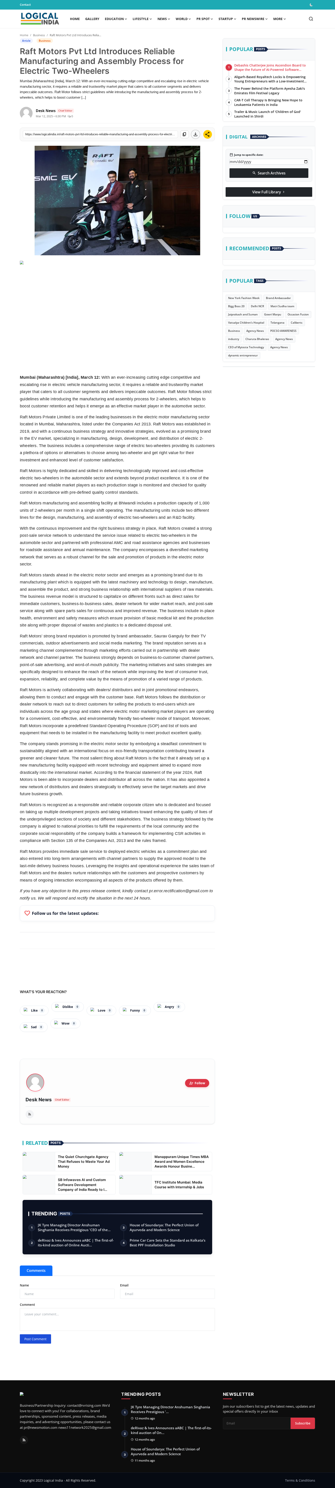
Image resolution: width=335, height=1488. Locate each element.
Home (75, 19)
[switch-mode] (311, 4)
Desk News (39, 1099)
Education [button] (114, 19)
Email (124, 1285)
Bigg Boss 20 (236, 306)
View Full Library (269, 191)
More (278, 19)
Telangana (277, 323)
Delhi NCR (257, 306)
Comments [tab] (36, 1270)
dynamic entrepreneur (243, 355)
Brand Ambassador (278, 298)
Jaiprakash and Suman (243, 314)
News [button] (162, 19)
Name (24, 1285)
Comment (27, 1304)
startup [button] (226, 19)
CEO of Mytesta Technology (246, 347)
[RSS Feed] (30, 1114)
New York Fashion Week (244, 298)
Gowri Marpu (272, 314)
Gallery (92, 19)
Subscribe (302, 1423)
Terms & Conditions (300, 1480)
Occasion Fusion (298, 314)
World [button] (182, 19)
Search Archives (269, 173)
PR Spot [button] (203, 19)
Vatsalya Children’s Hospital (246, 323)
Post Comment (35, 1339)
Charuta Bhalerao (257, 339)
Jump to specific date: (246, 155)
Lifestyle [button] (141, 19)
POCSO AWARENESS (283, 331)
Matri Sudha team (282, 306)
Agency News (255, 331)
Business (39, 35)
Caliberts (296, 323)
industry (233, 339)
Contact (25, 5)
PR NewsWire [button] (253, 19)
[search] (311, 19)
